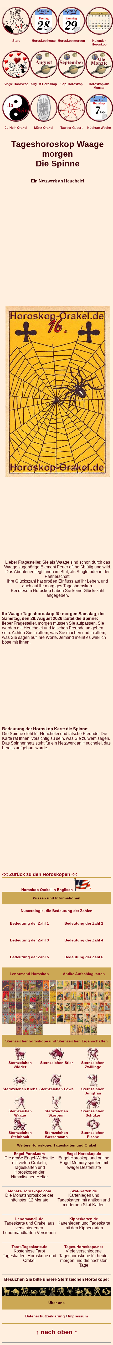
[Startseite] (16, 33)
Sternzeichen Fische (93, 1134)
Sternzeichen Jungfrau (93, 1091)
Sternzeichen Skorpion (56, 1113)
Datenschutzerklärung (45, 1316)
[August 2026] (44, 77)
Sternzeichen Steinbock (20, 1134)
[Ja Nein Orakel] (16, 120)
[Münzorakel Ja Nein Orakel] (44, 120)
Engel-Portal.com (29, 1154)
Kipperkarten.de (83, 1219)
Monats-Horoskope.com (29, 1191)
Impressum (78, 1316)
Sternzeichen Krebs (20, 1089)
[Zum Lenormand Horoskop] (29, 1033)
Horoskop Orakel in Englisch (47, 890)
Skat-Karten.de (83, 1191)
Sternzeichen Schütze (93, 1113)
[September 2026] (71, 77)
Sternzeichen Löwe (56, 1089)
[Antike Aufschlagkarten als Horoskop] (83, 1033)
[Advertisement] (56, 244)
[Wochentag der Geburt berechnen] (71, 120)
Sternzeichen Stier (56, 1063)
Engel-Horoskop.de (83, 1154)
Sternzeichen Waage (20, 1113)
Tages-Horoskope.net (83, 1247)
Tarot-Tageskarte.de (29, 1247)
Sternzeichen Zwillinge (93, 1065)
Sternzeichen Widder (20, 1065)
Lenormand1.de (29, 1219)
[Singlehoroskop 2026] (16, 77)
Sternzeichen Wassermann (56, 1134)
